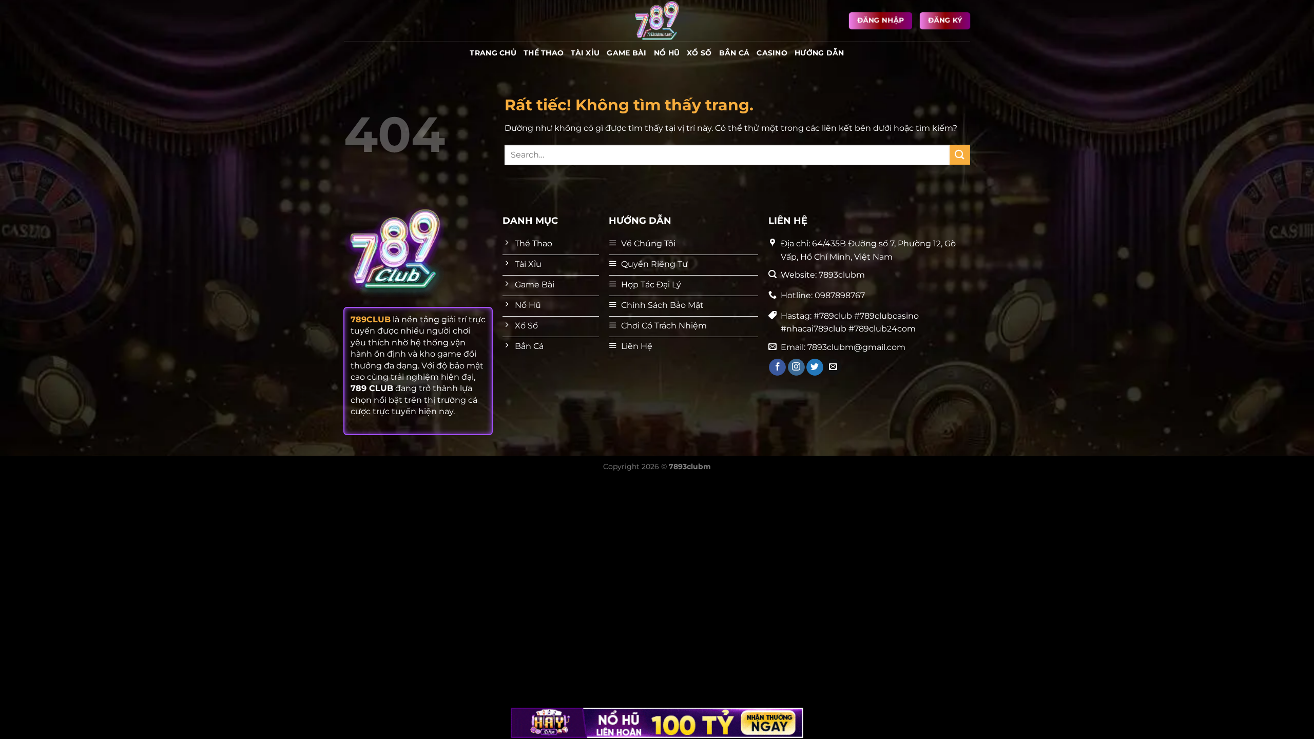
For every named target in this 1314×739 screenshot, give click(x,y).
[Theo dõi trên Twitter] (814, 367)
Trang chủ (493, 52)
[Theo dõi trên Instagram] (796, 367)
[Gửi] (960, 155)
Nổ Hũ (667, 52)
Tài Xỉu (585, 52)
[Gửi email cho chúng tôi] (833, 367)
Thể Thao (544, 52)
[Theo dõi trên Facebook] (777, 367)
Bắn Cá (734, 52)
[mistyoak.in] (657, 20)
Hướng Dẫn (819, 52)
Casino (772, 52)
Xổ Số (699, 52)
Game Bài (626, 52)
